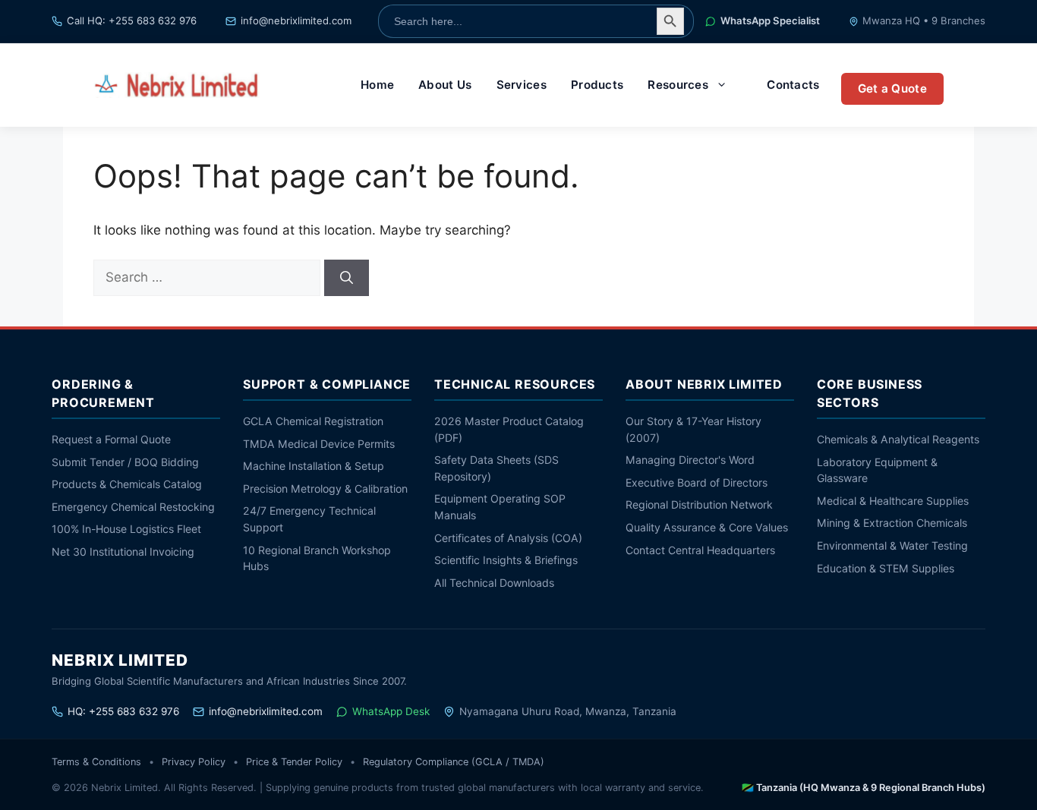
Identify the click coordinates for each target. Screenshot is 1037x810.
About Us (444, 84)
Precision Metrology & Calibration (325, 488)
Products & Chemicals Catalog (127, 483)
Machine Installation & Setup (313, 465)
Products (597, 84)
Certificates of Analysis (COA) (508, 537)
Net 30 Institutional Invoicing (123, 551)
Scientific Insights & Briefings (506, 559)
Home (377, 84)
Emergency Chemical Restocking (133, 506)
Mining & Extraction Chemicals (892, 522)
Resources (678, 84)
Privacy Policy (193, 761)
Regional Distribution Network (699, 504)
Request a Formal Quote (111, 439)
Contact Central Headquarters (700, 550)
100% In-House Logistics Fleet (126, 528)
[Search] (346, 278)
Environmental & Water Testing (892, 545)
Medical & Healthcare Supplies (893, 500)
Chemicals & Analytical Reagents (898, 439)
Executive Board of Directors (697, 482)
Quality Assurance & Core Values (707, 527)
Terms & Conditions (96, 761)
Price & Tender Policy (294, 761)
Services (521, 84)
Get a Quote (892, 88)
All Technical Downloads (494, 582)
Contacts (793, 84)
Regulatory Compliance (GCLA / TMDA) (453, 761)
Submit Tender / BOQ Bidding (125, 461)
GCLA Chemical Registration (313, 420)
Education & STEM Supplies (885, 568)
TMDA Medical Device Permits (319, 443)
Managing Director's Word (690, 459)
